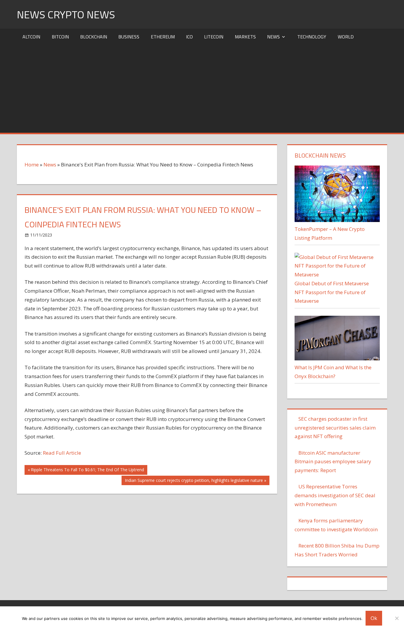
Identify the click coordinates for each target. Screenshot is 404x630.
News (273, 36)
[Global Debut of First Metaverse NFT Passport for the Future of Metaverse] (337, 274)
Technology (311, 36)
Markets (245, 36)
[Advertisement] (202, 88)
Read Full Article (62, 452)
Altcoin (31, 36)
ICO (189, 36)
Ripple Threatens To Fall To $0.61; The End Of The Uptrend (87, 471)
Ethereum (163, 36)
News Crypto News (66, 14)
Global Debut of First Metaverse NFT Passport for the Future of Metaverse (332, 292)
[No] (397, 618)
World (346, 36)
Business (128, 36)
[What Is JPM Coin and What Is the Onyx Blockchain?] (337, 358)
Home (32, 164)
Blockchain (93, 36)
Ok (374, 618)
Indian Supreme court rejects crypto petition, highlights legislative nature (194, 481)
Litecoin (213, 36)
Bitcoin (60, 36)
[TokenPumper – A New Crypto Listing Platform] (337, 220)
